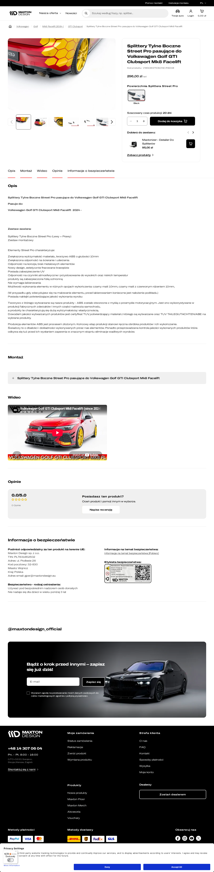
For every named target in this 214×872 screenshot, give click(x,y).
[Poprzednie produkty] (188, 132)
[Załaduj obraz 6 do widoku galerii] (103, 122)
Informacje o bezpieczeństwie (91, 171)
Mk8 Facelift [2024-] (52, 26)
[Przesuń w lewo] (11, 122)
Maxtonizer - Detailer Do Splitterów (158, 141)
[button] (50, 13)
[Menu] (16, 852)
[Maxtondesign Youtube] (191, 839)
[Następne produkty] (193, 132)
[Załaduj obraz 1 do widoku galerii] (23, 122)
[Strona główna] (10, 26)
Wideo (42, 171)
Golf (35, 26)
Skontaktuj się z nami (21, 769)
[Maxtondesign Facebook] (177, 839)
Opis (11, 171)
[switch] (10, 860)
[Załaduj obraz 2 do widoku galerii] (39, 122)
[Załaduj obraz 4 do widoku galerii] (71, 122)
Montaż (26, 171)
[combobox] (129, 13)
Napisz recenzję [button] (101, 510)
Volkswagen (22, 26)
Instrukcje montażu (179, 3)
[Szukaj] (86, 13)
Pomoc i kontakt (153, 3)
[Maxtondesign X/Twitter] (198, 839)
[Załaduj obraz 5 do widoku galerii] (87, 122)
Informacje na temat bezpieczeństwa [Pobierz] (131, 553)
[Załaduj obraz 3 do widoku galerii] (55, 122)
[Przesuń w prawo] (112, 122)
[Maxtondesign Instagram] (184, 839)
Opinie (57, 171)
